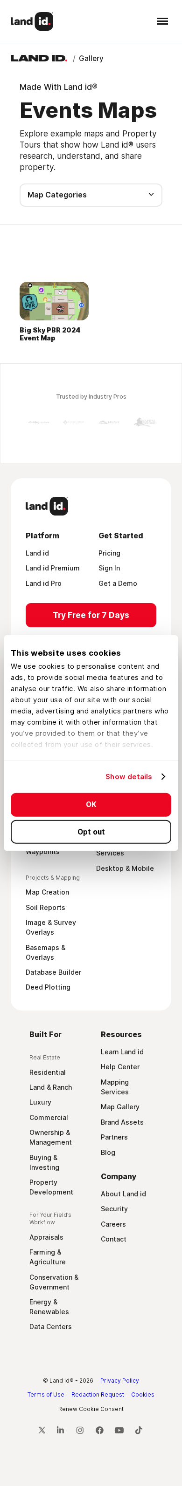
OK (91, 804)
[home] (32, 21)
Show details (128, 776)
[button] (160, 21)
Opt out (91, 831)
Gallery (91, 58)
